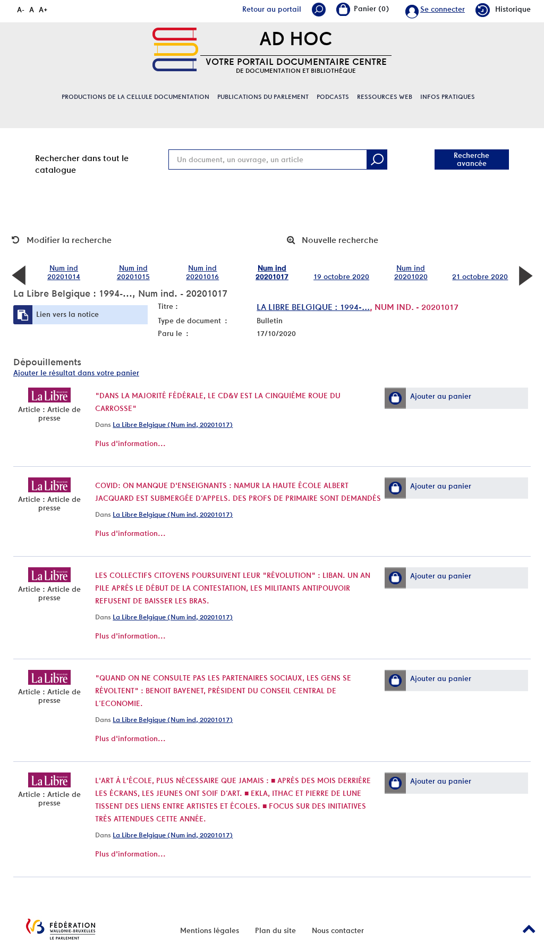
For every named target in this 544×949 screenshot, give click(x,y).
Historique (513, 9)
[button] (395, 398)
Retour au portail (271, 9)
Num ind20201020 (411, 272)
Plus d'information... (130, 443)
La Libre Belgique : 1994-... (313, 307)
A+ (43, 9)
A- (20, 9)
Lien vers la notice (67, 314)
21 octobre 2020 (480, 276)
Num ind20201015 (133, 272)
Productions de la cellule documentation (135, 96)
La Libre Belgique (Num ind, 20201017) (173, 425)
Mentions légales (209, 930)
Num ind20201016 (202, 272)
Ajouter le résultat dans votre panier (76, 372)
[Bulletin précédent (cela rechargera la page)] (19, 275)
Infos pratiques (447, 96)
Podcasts (333, 96)
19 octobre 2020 (341, 276)
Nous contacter (338, 930)
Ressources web (384, 96)
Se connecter (442, 9)
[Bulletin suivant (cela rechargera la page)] (525, 275)
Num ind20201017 (272, 272)
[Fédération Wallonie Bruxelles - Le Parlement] (60, 929)
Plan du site (275, 930)
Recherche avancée (471, 159)
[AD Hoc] (175, 49)
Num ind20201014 (63, 272)
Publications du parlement (263, 96)
